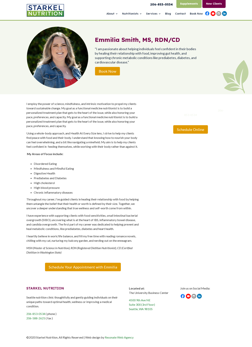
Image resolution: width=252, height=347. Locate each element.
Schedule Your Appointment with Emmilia (83, 267)
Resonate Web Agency (119, 337)
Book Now (196, 13)
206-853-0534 (35, 313)
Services (151, 13)
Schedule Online (190, 129)
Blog (168, 13)
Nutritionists (130, 13)
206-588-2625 (35, 318)
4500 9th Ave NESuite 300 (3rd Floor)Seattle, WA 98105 (142, 304)
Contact (180, 13)
